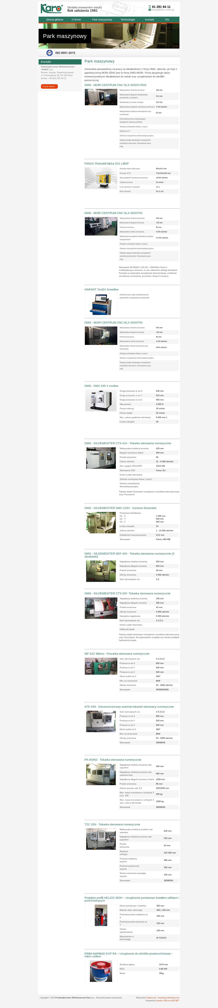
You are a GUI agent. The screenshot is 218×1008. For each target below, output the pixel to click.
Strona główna (54, 19)
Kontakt (149, 19)
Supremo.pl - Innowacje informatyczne (162, 998)
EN (167, 19)
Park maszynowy (102, 19)
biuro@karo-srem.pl (163, 9)
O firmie (76, 19)
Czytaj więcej (49, 86)
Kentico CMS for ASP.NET (167, 1001)
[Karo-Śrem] (52, 9)
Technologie (128, 19)
